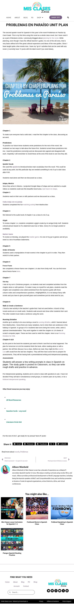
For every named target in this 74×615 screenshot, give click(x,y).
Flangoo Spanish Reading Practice (12, 554)
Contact (26, 586)
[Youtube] (59, 590)
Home (8, 17)
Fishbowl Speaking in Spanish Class (62, 523)
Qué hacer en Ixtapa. (49, 189)
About (17, 17)
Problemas (24, 452)
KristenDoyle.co (23, 601)
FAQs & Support (66, 601)
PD (32, 17)
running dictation (45, 322)
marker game (34, 237)
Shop (39, 17)
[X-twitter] (63, 590)
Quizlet (15, 167)
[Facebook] (52, 590)
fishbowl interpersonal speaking (14, 379)
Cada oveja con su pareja (12, 202)
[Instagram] (56, 590)
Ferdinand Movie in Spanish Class (37, 523)
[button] (68, 17)
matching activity (29, 205)
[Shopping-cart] (48, 590)
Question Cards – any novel (16, 411)
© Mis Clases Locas (6, 601)
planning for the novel (50, 38)
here (18, 271)
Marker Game (8, 234)
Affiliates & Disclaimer (53, 601)
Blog (26, 17)
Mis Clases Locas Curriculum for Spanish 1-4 (12, 523)
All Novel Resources (13, 400)
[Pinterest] (67, 590)
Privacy (41, 601)
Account (17, 586)
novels (17, 452)
